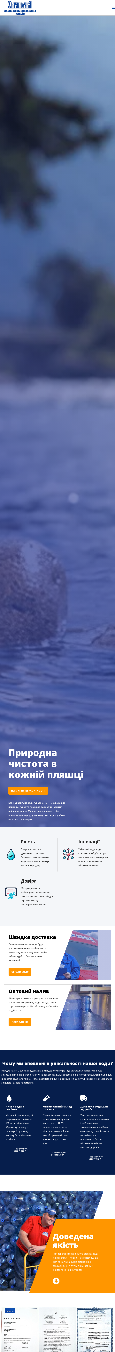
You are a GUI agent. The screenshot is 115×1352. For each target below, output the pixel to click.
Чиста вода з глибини (15, 1108)
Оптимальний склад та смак (57, 1108)
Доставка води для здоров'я (94, 1108)
